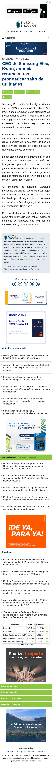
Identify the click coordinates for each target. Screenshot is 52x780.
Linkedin (11, 752)
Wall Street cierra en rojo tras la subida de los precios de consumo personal (24, 592)
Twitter (26, 269)
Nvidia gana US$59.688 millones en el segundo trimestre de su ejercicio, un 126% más (26, 356)
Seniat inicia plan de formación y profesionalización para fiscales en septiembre (25, 412)
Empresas (7, 92)
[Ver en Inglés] (47, 2)
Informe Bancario (9, 692)
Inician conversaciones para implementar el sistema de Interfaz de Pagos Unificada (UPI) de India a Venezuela (26, 478)
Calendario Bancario (10, 704)
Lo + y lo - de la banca (11, 698)
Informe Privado (14, 31)
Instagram (17, 269)
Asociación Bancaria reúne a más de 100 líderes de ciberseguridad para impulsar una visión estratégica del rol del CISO (26, 602)
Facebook (35, 269)
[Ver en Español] (50, 2)
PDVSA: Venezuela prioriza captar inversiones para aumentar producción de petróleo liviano (25, 489)
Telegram (8, 269)
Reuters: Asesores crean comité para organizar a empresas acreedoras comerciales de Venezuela (26, 498)
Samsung (7, 97)
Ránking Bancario (9, 686)
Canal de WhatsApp (30, 266)
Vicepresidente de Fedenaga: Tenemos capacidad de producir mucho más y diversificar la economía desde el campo (25, 615)
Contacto (41, 31)
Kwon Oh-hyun (33, 92)
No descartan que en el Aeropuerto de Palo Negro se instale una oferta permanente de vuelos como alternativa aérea (23, 466)
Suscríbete (29, 31)
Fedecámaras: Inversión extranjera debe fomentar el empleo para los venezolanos (22, 378)
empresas (19, 92)
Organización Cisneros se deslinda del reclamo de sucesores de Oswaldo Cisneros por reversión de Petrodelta (26, 389)
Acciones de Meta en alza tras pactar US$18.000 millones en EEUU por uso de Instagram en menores (26, 367)
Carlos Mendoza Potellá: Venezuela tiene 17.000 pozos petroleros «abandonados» (26, 507)
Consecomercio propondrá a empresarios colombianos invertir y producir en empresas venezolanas (24, 401)
